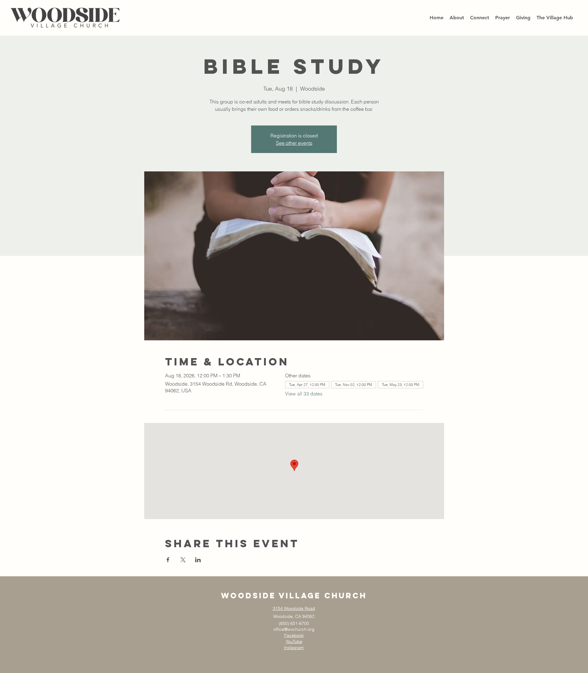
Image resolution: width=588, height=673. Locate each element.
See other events (294, 143)
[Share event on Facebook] (168, 559)
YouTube (294, 641)
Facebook (294, 635)
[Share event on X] (183, 559)
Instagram (294, 647)
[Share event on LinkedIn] (198, 559)
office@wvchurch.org (294, 629)
